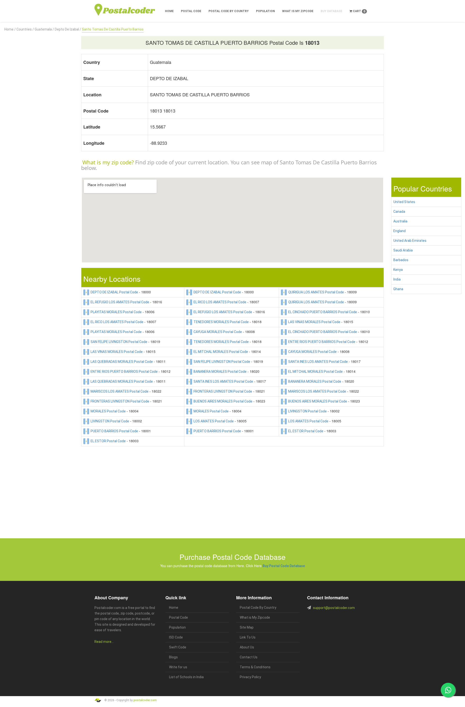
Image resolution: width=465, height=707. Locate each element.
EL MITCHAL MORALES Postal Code (220, 352)
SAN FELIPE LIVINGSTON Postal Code (118, 342)
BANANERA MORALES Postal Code (219, 371)
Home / (10, 29)
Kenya (398, 270)
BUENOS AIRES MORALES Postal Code (222, 401)
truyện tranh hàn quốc (209, 693)
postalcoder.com (145, 700)
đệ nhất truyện (102, 693)
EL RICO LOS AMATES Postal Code (219, 302)
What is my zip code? (108, 162)
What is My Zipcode (297, 11)
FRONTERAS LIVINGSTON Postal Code (222, 391)
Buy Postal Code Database (284, 566)
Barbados (400, 260)
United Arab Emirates (409, 241)
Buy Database (331, 11)
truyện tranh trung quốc (233, 693)
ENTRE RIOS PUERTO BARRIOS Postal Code (321, 342)
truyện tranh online (186, 693)
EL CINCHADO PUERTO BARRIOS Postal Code (322, 312)
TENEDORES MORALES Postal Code (220, 322)
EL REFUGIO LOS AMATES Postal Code (119, 302)
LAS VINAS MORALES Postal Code (313, 322)
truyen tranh (145, 693)
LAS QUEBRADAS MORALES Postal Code (121, 362)
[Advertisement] (39, 104)
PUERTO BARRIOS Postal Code (113, 431)
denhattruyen (278, 693)
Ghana (398, 289)
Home (169, 11)
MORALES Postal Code (107, 411)
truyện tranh (132, 693)
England (399, 231)
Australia (400, 221)
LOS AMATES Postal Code (213, 421)
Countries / (25, 29)
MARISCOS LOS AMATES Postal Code (118, 391)
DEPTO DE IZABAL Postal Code (113, 292)
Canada (399, 211)
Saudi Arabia (403, 250)
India (397, 279)
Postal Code (191, 11)
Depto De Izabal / (68, 29)
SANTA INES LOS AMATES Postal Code (317, 362)
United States (404, 202)
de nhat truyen (117, 693)
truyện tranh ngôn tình (164, 693)
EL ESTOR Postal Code (305, 431)
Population (265, 11)
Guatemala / (44, 29)
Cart (358, 11)
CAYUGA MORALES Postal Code (217, 332)
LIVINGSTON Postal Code (307, 411)
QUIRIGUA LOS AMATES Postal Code (315, 292)
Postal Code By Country (229, 11)
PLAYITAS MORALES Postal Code (115, 312)
